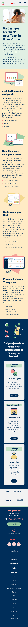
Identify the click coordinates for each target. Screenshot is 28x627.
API (14, 596)
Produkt (14, 573)
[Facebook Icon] (19, 544)
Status (14, 592)
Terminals (14, 584)
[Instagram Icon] (14, 544)
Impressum (14, 611)
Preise (14, 568)
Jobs (14, 607)
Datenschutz (14, 619)
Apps (14, 580)
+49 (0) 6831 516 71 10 (15, 519)
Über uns (14, 600)
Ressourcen (14, 564)
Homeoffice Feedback (14, 588)
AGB (14, 615)
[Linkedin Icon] (9, 544)
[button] (25, 3)
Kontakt (14, 603)
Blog (14, 577)
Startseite (14, 559)
